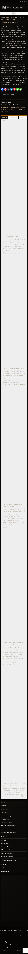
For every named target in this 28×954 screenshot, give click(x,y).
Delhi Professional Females (8, 825)
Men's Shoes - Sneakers (7, 107)
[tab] (5, 117)
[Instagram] (5, 89)
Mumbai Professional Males (8, 860)
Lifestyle (3, 840)
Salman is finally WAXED (8, 19)
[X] (8, 89)
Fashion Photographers (7, 816)
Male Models (4, 843)
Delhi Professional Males (7, 853)
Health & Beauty (5, 837)
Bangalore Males (5, 846)
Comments (14, 117)
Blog (5, 930)
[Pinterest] (14, 89)
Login (20, 1)
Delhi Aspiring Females (7, 822)
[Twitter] (6, 945)
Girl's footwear (18, 109)
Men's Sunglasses (20, 107)
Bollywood (8, 17)
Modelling (3, 864)
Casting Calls (4, 809)
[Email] (20, 89)
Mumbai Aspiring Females (8, 829)
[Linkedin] (11, 89)
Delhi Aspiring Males (6, 850)
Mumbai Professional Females (9, 832)
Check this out (5, 812)
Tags (21, 117)
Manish (3, 22)
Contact (25, 1)
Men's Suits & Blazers (7, 109)
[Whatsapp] (17, 89)
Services (3, 868)
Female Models (5, 819)
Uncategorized (5, 871)
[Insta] (14, 948)
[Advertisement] (13, 881)
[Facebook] (2, 89)
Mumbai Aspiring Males (7, 856)
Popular (4, 117)
